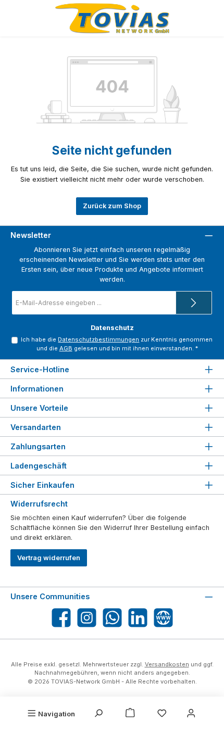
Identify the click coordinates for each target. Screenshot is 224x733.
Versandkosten (167, 664)
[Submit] (194, 302)
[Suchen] (98, 713)
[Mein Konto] (191, 713)
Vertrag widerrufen (48, 558)
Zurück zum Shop (112, 206)
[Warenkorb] (130, 714)
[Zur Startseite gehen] (112, 18)
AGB (65, 348)
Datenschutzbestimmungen (98, 339)
